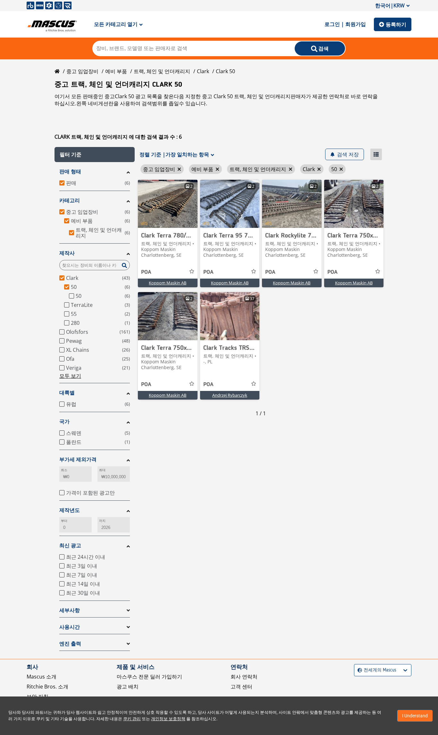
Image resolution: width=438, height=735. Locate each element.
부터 (64, 521)
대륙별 (67, 392)
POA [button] (146, 272)
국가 (64, 421)
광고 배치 (128, 686)
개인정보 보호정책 (168, 718)
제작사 (67, 253)
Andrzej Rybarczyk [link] (229, 395)
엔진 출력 (70, 643)
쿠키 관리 (132, 718)
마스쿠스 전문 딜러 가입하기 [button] (149, 676)
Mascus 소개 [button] (41, 676)
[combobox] (358, 670)
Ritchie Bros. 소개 (47, 686)
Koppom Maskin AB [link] (167, 283)
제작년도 (69, 510)
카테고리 (69, 200)
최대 (102, 470)
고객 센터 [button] (241, 686)
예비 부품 (116, 71)
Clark (203, 71)
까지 (102, 521)
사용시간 (69, 627)
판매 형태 (70, 171)
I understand (415, 715)
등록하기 (396, 24)
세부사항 (69, 610)
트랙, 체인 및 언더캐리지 (162, 71)
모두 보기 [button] (70, 375)
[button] (95, 154)
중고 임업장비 (82, 71)
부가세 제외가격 (78, 459)
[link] (168, 204)
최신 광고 (70, 545)
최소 (64, 470)
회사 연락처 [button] (244, 676)
